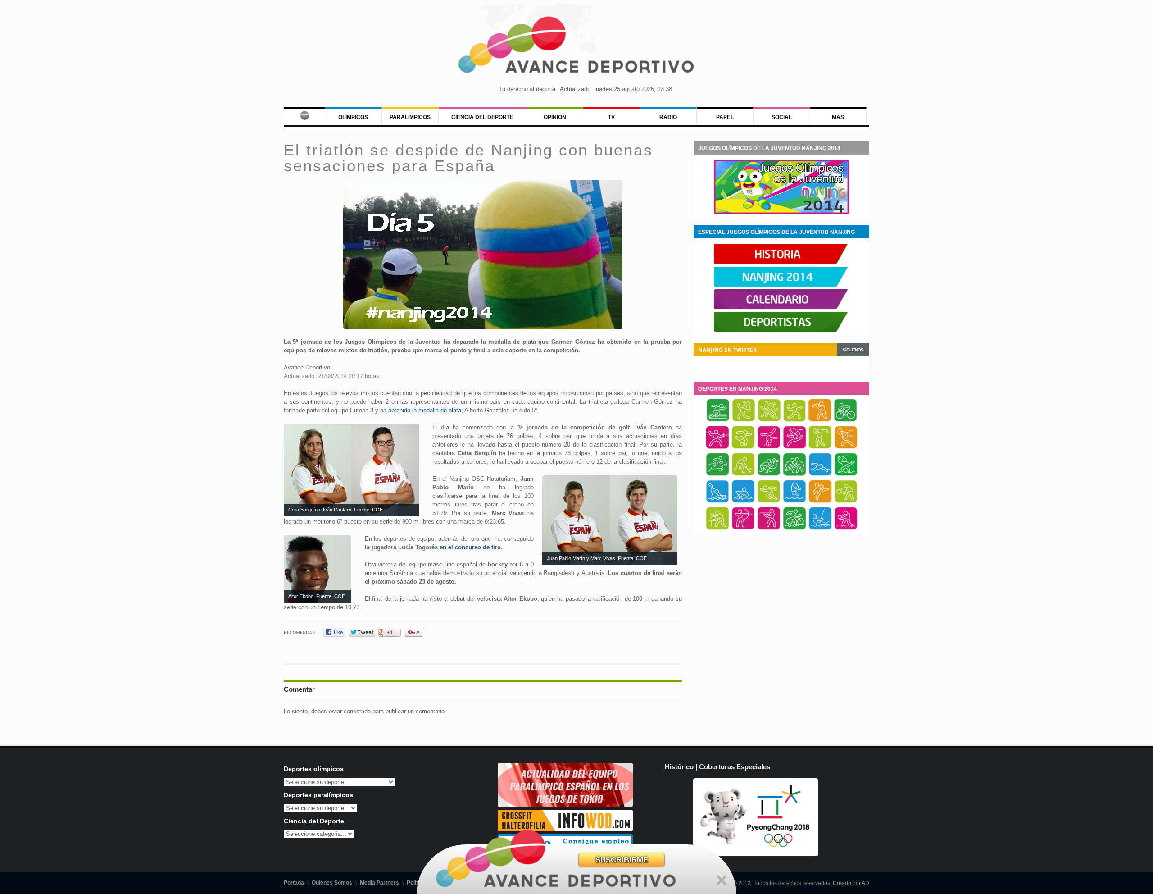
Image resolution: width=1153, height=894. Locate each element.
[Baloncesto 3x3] (769, 420)
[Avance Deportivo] (576, 47)
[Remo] (743, 501)
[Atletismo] (718, 420)
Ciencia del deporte (482, 117)
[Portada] (304, 113)
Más (838, 117)
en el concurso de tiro (470, 547)
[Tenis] (846, 501)
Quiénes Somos (332, 883)
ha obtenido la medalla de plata (420, 410)
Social (782, 117)
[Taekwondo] (820, 501)
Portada (294, 883)
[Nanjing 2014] (781, 285)
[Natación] (820, 474)
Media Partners (379, 883)
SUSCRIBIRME (621, 860)
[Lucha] (794, 474)
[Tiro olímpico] (769, 528)
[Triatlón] (794, 528)
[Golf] (820, 447)
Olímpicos (353, 117)
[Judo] (769, 474)
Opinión (555, 117)
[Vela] (820, 528)
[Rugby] (769, 501)
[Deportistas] (781, 330)
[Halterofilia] (846, 447)
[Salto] (794, 501)
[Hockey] (743, 474)
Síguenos (853, 349)
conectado (357, 711)
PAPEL (725, 117)
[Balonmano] (794, 420)
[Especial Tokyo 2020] (565, 805)
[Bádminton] (743, 420)
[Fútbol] (743, 447)
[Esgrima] (717, 447)
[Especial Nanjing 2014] (781, 212)
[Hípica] (717, 474)
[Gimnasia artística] (769, 447)
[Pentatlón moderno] (846, 474)
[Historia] (781, 262)
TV (611, 117)
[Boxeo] (820, 420)
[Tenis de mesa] (717, 528)
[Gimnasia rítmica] (794, 447)
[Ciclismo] (845, 420)
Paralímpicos (410, 117)
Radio (668, 117)
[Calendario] (781, 307)
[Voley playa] (846, 528)
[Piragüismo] (717, 501)
